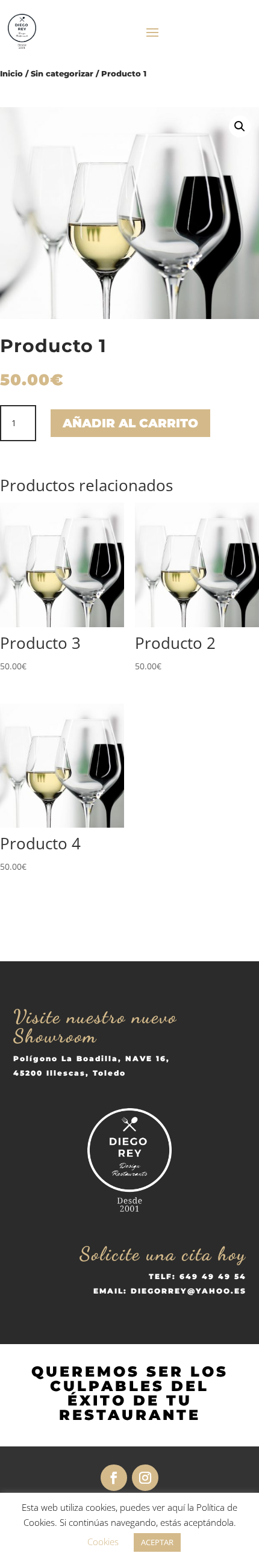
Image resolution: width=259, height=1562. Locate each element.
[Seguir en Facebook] (114, 1477)
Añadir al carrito (130, 423)
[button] (240, 126)
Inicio (11, 73)
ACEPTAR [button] (157, 1542)
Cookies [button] (103, 1542)
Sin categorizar (62, 73)
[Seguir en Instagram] (145, 1477)
